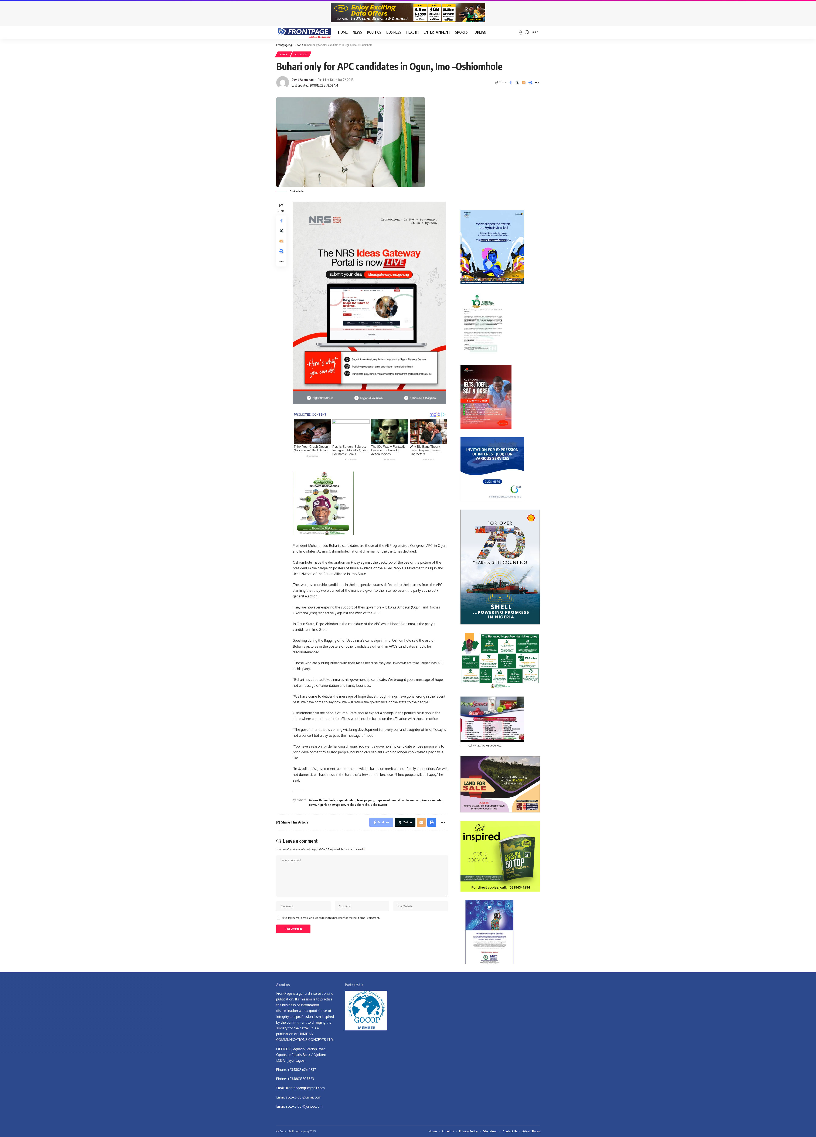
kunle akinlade (432, 800)
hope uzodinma (386, 800)
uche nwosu (379, 804)
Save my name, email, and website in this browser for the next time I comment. (331, 917)
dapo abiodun (346, 800)
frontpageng (365, 800)
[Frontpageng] (303, 32)
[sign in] (520, 32)
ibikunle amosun (409, 800)
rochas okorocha (358, 804)
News (284, 54)
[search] (527, 32)
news (312, 804)
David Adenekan (303, 79)
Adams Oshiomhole (322, 800)
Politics (301, 54)
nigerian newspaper (331, 804)
